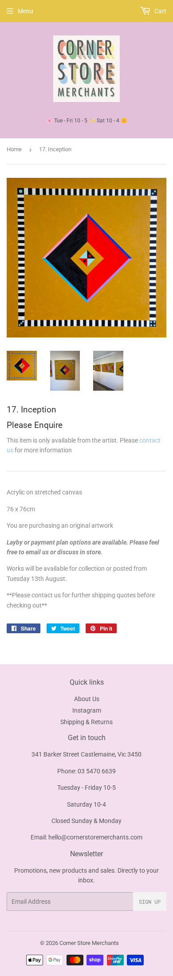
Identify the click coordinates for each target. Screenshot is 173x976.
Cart (159, 11)
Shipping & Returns (86, 721)
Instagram (86, 710)
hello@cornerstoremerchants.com (95, 837)
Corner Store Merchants (89, 943)
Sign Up (150, 901)
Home (14, 149)
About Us (86, 698)
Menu (25, 11)
